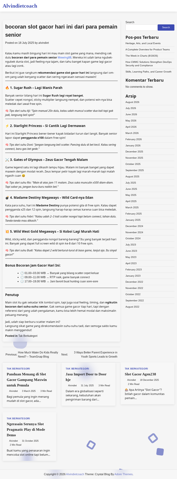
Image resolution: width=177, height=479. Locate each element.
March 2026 (132, 133)
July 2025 (130, 182)
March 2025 (132, 207)
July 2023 (130, 244)
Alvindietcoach (20, 6)
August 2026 (132, 102)
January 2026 (133, 145)
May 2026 (130, 120)
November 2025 (134, 157)
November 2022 (134, 288)
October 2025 (133, 164)
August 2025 (132, 176)
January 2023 (133, 275)
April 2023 (131, 263)
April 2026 (131, 126)
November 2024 (134, 232)
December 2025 (134, 151)
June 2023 (131, 250)
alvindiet (43, 42)
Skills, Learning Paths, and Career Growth (148, 71)
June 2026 (131, 114)
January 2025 (133, 219)
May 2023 (130, 257)
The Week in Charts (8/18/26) (141, 55)
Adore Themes (123, 474)
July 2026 (130, 108)
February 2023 (133, 269)
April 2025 (131, 201)
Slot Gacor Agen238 (140, 374)
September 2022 (134, 300)
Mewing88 (64, 57)
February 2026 (133, 139)
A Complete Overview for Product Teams (147, 49)
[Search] (171, 5)
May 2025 (130, 195)
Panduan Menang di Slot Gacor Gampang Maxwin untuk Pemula (27, 379)
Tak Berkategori (28, 335)
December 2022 (134, 281)
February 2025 (133, 213)
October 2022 (133, 294)
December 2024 (134, 226)
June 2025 (131, 189)
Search (129, 22)
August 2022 (132, 306)
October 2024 (133, 238)
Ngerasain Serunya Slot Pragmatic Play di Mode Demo (26, 429)
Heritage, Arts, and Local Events (143, 43)
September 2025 (134, 170)
